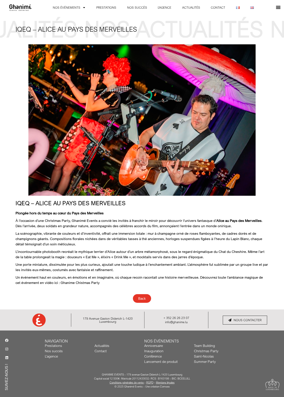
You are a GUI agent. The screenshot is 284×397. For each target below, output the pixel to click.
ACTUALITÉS (191, 7)
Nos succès (54, 351)
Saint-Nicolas (204, 356)
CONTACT (218, 7)
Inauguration (154, 351)
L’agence (51, 356)
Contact (101, 351)
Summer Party (205, 361)
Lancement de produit (161, 361)
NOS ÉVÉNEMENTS (66, 7)
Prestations (53, 345)
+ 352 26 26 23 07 (176, 318)
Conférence (153, 356)
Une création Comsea (157, 386)
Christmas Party (206, 351)
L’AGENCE (164, 7)
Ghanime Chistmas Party (80, 282)
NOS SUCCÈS (137, 7)
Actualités (102, 345)
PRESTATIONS (106, 7)
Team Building (204, 345)
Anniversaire (153, 345)
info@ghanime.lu (176, 322)
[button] (278, 7)
